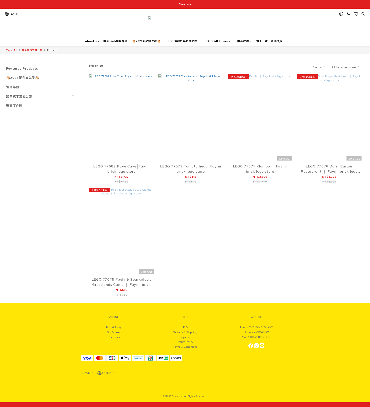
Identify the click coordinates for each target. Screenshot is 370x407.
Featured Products (22, 68)
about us (92, 41)
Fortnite (52, 50)
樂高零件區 (14, 105)
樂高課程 (243, 41)
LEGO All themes (217, 41)
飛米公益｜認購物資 (269, 41)
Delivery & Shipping (185, 332)
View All (11, 50)
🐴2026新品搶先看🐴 (146, 41)
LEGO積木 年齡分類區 (182, 41)
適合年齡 (12, 87)
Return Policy (185, 342)
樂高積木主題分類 (32, 50)
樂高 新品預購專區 (115, 41)
